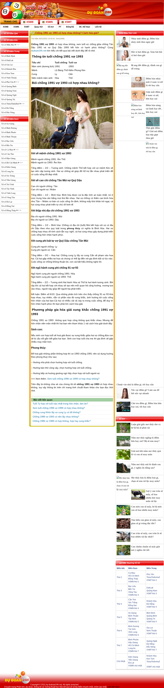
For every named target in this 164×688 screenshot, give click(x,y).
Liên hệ (98, 27)
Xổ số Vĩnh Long (8, 193)
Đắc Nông (151, 647)
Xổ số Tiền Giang (8, 180)
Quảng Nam (152, 591)
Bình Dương (133, 626)
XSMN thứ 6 (133, 635)
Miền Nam (132, 568)
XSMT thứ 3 (152, 593)
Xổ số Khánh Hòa (8, 69)
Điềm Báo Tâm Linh (128, 33)
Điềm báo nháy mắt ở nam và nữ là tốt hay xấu (154, 82)
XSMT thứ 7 (152, 650)
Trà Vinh (132, 629)
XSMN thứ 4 (133, 608)
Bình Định (151, 613)
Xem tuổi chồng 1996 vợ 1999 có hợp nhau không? (73, 378)
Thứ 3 (119, 591)
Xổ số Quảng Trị (8, 99)
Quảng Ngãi (152, 641)
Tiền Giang (133, 660)
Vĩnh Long (132, 632)
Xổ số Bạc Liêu (7, 141)
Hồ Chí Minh (133, 576)
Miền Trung (151, 568)
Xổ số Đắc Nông (8, 112)
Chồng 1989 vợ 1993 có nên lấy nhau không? (56, 416)
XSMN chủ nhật (135, 666)
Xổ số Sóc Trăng (8, 176)
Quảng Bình (152, 616)
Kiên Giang (133, 657)
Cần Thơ (132, 600)
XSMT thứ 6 (152, 633)
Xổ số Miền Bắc (8, 45)
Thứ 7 (119, 645)
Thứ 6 (119, 631)
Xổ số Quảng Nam (8, 91)
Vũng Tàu (132, 592)
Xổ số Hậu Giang (8, 158)
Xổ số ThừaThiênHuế (10, 104)
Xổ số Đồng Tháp (8, 210)
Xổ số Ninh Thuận (9, 78)
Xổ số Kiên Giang (8, 167)
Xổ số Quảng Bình (8, 86)
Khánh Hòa (151, 601)
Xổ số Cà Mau (7, 150)
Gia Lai (150, 628)
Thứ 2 (119, 577)
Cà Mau (131, 573)
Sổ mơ (51, 27)
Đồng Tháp (133, 579)
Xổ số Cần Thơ (7, 154)
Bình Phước (133, 640)
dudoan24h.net (38, 50)
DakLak (150, 588)
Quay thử (38, 27)
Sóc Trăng (132, 602)
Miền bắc (121, 568)
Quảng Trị (151, 619)
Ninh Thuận (152, 631)
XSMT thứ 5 (152, 622)
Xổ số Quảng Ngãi (8, 95)
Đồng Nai (132, 605)
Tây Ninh (132, 619)
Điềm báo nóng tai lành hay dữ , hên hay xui (154, 108)
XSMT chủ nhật (153, 667)
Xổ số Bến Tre (7, 145)
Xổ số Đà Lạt (6, 202)
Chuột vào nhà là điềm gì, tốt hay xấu (135, 384)
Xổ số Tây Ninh (7, 189)
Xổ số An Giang (7, 124)
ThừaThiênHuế (153, 577)
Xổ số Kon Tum (7, 73)
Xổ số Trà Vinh (7, 184)
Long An (131, 648)
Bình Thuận (133, 616)
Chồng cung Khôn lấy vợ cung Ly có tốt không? (57, 412)
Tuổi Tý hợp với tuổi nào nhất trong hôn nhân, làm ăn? (60, 403)
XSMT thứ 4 (152, 607)
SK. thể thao (84, 27)
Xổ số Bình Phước (8, 132)
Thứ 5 (119, 617)
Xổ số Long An (7, 171)
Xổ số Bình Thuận (8, 137)
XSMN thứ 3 (133, 595)
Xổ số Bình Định (8, 56)
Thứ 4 (119, 604)
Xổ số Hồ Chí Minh (9, 163)
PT (60, 27)
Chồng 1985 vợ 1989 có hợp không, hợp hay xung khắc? (62, 421)
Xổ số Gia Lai (6, 65)
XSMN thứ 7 (133, 651)
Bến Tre (131, 589)
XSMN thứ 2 (133, 582)
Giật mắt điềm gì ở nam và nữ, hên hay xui (154, 95)
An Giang (132, 613)
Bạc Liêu (132, 586)
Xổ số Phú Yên (7, 82)
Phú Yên (150, 574)
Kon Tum (150, 659)
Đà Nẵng (150, 604)
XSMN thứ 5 (133, 622)
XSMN (16, 27)
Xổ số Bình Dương (9, 128)
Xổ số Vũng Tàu (8, 197)
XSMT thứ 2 (152, 580)
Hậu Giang (133, 642)
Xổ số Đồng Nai (7, 206)
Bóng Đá (70, 27)
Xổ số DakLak (7, 60)
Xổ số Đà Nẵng (7, 108)
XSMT (26, 27)
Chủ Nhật (121, 661)
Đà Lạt (131, 663)
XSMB (5, 27)
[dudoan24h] (99, 17)
